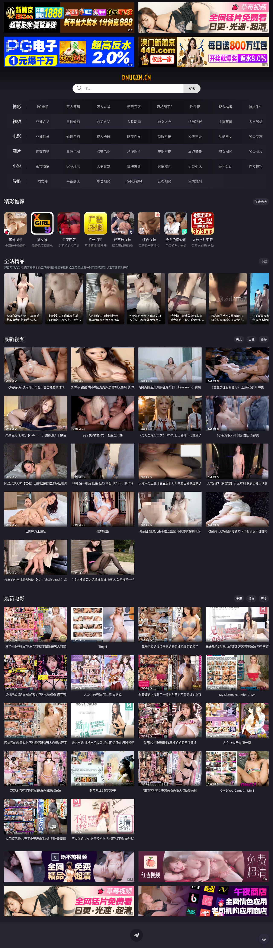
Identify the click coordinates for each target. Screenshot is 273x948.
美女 (239, 339)
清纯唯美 (195, 151)
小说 (17, 166)
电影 (17, 136)
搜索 (192, 88)
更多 (264, 339)
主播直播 (225, 121)
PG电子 (42, 106)
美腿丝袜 (164, 151)
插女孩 (43, 181)
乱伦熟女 (225, 136)
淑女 (251, 598)
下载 (264, 261)
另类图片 (256, 151)
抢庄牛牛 (256, 106)
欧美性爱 (134, 136)
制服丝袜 (164, 136)
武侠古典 (134, 166)
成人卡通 (103, 136)
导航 (17, 181)
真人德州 (73, 106)
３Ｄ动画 (134, 121)
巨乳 (251, 339)
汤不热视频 (133, 181)
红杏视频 (164, 181)
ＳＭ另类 (256, 121)
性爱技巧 (256, 166)
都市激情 (42, 166)
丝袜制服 (195, 121)
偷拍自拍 (73, 136)
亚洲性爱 (42, 136)
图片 (17, 151)
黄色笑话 (225, 166)
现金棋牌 (225, 106)
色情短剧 (195, 181)
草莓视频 (103, 181)
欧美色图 (103, 151)
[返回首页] (264, 939)
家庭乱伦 (73, 166)
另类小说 (195, 166)
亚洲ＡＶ (42, 121)
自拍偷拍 (73, 121)
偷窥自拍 (42, 151)
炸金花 (195, 106)
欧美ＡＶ (103, 121)
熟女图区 (225, 151)
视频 (17, 121)
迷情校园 (164, 166)
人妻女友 (103, 166)
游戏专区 (134, 106)
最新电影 (14, 598)
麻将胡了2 (164, 106)
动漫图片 (134, 151)
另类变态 (256, 136)
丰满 (239, 598)
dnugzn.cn (136, 77)
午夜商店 (73, 181)
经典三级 (195, 136)
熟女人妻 (164, 121)
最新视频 (14, 339)
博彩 (17, 106)
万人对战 (103, 106)
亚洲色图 (73, 151)
